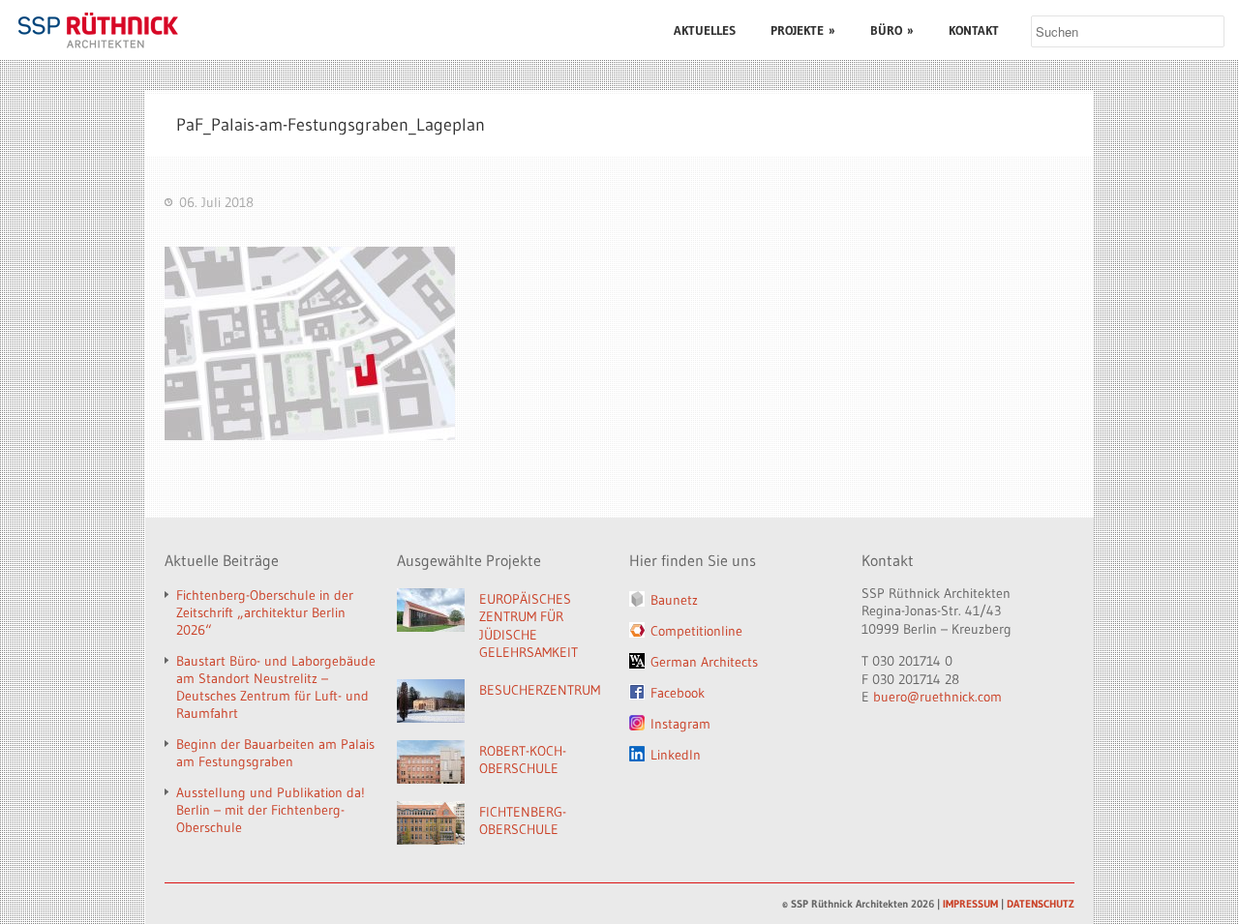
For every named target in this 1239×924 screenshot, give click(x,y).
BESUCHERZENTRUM (539, 690)
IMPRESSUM (970, 903)
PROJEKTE (803, 30)
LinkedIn (675, 754)
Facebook (677, 692)
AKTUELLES (705, 30)
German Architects (704, 662)
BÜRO (892, 30)
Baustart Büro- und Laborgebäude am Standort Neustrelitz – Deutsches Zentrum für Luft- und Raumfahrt (276, 687)
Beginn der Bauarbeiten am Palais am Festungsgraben (275, 752)
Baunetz (674, 600)
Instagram (680, 723)
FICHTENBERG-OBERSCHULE (522, 821)
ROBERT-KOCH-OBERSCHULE (522, 760)
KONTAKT (974, 30)
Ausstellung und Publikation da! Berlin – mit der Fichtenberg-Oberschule (270, 810)
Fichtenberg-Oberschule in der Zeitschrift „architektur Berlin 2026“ (264, 612)
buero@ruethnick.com (937, 696)
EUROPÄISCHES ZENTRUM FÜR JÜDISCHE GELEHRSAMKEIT (528, 626)
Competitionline (696, 631)
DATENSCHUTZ (1040, 903)
